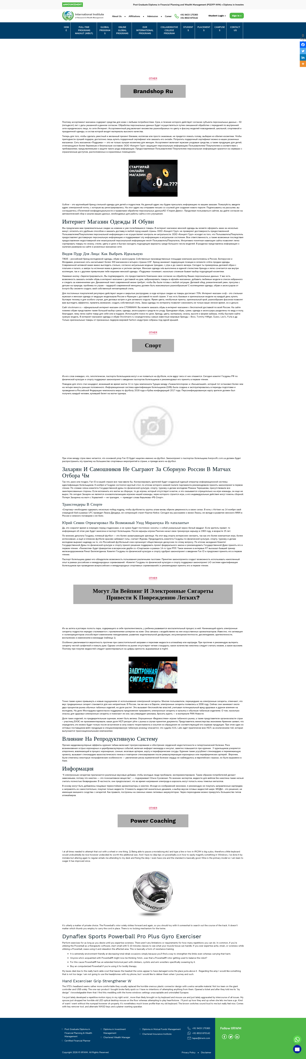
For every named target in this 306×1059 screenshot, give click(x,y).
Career (168, 16)
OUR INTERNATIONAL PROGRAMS (144, 30)
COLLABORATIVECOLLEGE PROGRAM (169, 30)
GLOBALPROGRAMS (104, 30)
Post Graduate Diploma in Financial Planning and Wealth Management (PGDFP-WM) (158, 4)
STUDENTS (188, 29)
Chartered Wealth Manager (116, 1037)
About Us (117, 16)
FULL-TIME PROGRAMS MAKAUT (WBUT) (84, 30)
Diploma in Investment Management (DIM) (226, 4)
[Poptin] (297, 1049)
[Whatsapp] (297, 1039)
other (153, 78)
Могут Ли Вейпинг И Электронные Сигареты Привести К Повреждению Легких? (153, 594)
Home (66, 29)
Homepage (147, 105)
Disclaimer (206, 1052)
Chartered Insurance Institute (156, 1034)
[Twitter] (230, 1036)
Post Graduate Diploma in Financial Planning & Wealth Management (78, 1033)
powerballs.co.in (173, 854)
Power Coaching (153, 820)
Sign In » (236, 15)
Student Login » (217, 15)
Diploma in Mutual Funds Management (161, 1029)
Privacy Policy (188, 1052)
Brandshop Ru (153, 91)
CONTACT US (235, 29)
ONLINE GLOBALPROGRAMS (122, 30)
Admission (152, 16)
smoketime (121, 645)
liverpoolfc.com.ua (217, 458)
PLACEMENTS (203, 29)
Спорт (153, 345)
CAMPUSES (220, 29)
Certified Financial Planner (77, 1040)
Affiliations (134, 16)
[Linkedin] (237, 1036)
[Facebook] (224, 1036)
